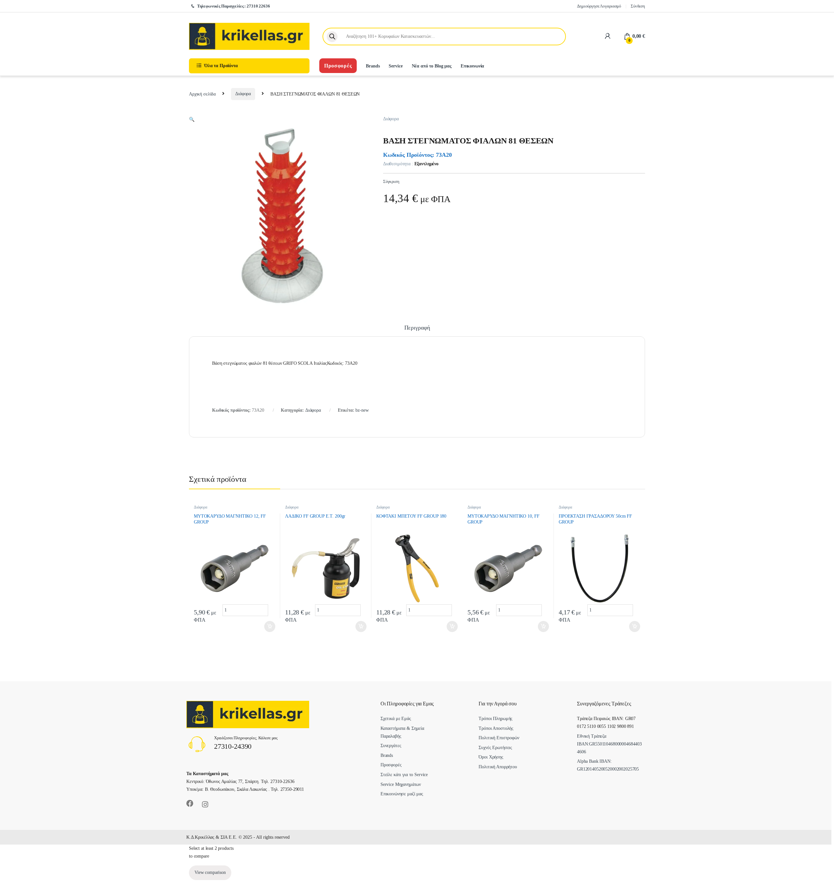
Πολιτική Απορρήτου (498, 766)
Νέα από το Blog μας (432, 66)
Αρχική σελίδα (202, 93)
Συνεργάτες (391, 745)
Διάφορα (243, 93)
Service (395, 66)
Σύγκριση (391, 181)
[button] (191, 119)
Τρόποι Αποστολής (496, 728)
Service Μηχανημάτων (401, 784)
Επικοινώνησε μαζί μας (402, 793)
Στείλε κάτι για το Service (404, 774)
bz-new (361, 410)
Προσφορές (338, 65)
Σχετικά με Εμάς (396, 718)
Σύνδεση (638, 6)
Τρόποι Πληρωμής (495, 718)
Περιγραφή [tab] (417, 328)
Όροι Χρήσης (491, 757)
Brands (373, 66)
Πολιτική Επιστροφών (499, 737)
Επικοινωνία (472, 66)
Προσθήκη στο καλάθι (265, 626)
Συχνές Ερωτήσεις (495, 747)
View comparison (210, 872)
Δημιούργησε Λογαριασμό (599, 6)
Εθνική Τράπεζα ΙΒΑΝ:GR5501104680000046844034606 (609, 744)
